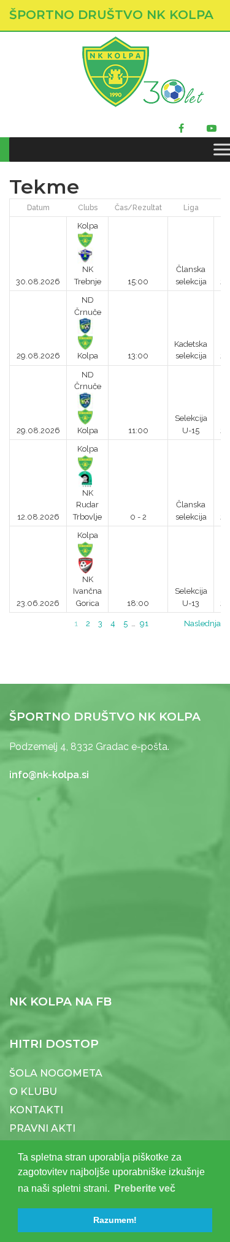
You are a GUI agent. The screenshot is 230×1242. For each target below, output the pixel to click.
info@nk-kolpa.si (49, 775)
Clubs (88, 207)
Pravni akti (42, 1128)
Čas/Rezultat (138, 207)
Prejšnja (23, 623)
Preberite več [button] (144, 1188)
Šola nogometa (55, 1073)
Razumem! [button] (115, 1220)
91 (144, 623)
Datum (38, 207)
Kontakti (36, 1110)
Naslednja (202, 623)
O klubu (33, 1091)
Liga (191, 207)
